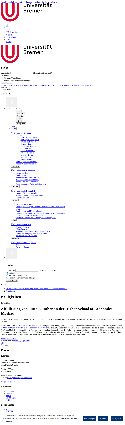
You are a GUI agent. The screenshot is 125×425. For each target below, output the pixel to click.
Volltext (7, 76)
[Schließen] (12, 131)
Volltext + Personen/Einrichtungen (17, 80)
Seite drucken (6, 345)
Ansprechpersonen (8, 382)
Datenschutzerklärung (69, 418)
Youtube (9, 410)
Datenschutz (10, 393)
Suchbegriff (5, 73)
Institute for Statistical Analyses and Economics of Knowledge (25, 328)
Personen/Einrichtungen (13, 78)
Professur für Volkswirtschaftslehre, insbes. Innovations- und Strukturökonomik (60, 85)
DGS (8, 400)
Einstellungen (89, 418)
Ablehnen (103, 418)
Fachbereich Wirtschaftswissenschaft (15, 85)
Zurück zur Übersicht (9, 339)
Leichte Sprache (12, 398)
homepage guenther (21, 341)
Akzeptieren (116, 418)
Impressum (10, 391)
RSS (3, 343)
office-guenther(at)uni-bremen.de (19, 378)
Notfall (8, 396)
